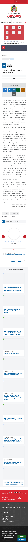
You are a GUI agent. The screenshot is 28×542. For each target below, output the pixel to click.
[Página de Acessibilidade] (7, 37)
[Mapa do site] (19, 32)
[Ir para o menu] (15, 37)
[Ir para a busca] (18, 37)
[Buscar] (25, 22)
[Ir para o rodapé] (22, 37)
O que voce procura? (6, 22)
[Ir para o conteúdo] (11, 37)
